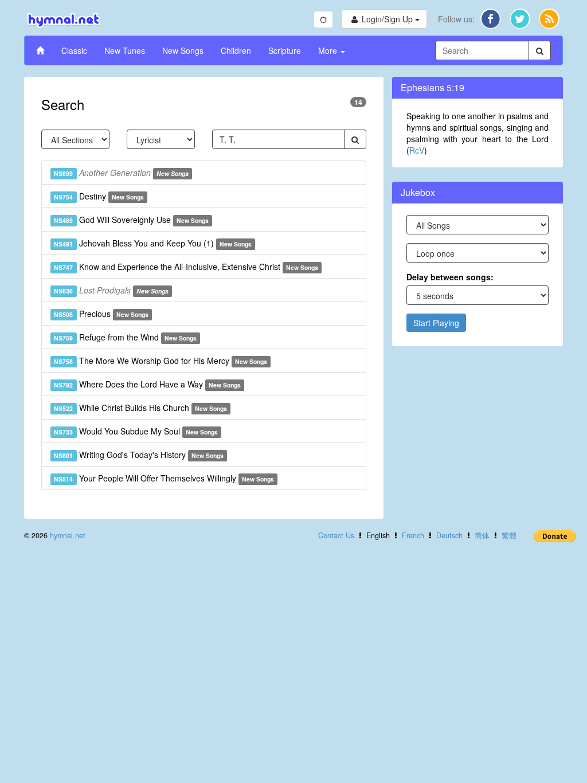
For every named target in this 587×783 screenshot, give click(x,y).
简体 (482, 535)
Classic (74, 50)
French (413, 535)
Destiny (99, 196)
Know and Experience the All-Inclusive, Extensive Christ (186, 266)
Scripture (284, 50)
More (328, 50)
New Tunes (124, 50)
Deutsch (449, 535)
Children (236, 50)
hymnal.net (67, 535)
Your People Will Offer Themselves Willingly (164, 478)
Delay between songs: (450, 277)
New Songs (183, 50)
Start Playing (436, 322)
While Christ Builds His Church (140, 407)
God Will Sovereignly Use (131, 219)
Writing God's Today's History (139, 454)
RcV (416, 150)
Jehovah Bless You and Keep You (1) (153, 243)
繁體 (509, 535)
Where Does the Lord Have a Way (147, 384)
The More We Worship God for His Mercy (160, 360)
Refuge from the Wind (125, 337)
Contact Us (336, 535)
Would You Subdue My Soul (136, 431)
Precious (101, 313)
